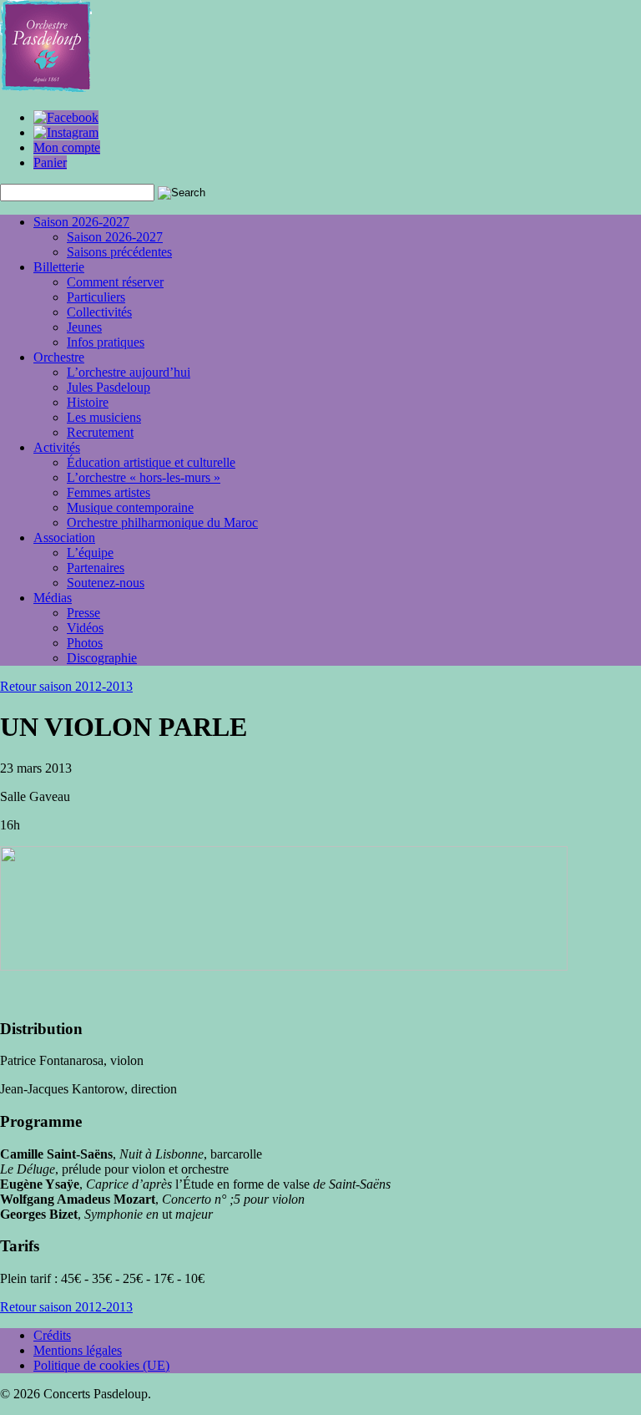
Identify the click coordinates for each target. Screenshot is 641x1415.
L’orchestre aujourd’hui (128, 372)
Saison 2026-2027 (81, 222)
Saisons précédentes (119, 252)
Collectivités (99, 312)
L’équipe (90, 552)
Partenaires (95, 567)
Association (64, 537)
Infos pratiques (105, 342)
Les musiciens (104, 417)
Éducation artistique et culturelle (151, 462)
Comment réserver (115, 282)
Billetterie (58, 267)
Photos (85, 643)
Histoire (88, 402)
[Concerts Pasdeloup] (46, 89)
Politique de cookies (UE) (101, 1365)
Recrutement (100, 432)
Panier (50, 162)
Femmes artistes (108, 492)
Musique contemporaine (130, 507)
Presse (83, 613)
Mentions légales (77, 1350)
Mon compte (66, 147)
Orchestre (58, 357)
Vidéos (85, 628)
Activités (56, 447)
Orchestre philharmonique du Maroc (162, 522)
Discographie (102, 658)
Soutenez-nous (105, 583)
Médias (52, 598)
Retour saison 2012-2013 (66, 686)
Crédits (52, 1335)
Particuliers (96, 297)
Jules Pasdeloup (108, 387)
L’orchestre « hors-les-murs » (143, 477)
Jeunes (84, 327)
